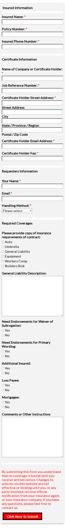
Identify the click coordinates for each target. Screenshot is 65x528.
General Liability (17, 251)
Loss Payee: (10, 380)
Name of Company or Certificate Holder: (32, 71)
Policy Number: (14, 29)
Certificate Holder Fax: (20, 153)
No (7, 335)
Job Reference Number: (21, 85)
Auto (8, 242)
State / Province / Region (20, 125)
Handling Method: (16, 205)
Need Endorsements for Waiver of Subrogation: (27, 323)
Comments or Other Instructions (26, 414)
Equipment (13, 256)
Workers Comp (16, 261)
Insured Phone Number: (20, 41)
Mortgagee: (11, 397)
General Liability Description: (24, 273)
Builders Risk (15, 266)
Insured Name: (14, 17)
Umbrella (12, 247)
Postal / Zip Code (15, 134)
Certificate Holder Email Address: (28, 141)
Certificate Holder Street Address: (29, 98)
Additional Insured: (16, 363)
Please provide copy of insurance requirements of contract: (26, 235)
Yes (7, 330)
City (5, 116)
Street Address (13, 107)
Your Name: (11, 181)
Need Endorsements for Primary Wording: (26, 344)
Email (7, 193)
